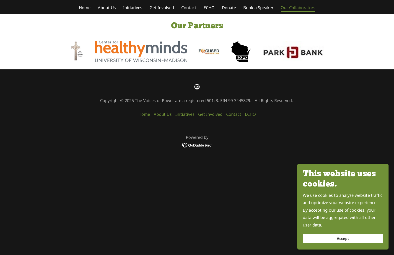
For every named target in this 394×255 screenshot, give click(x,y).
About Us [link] (107, 7)
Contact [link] (188, 7)
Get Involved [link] (162, 7)
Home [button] (144, 114)
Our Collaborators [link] (298, 7)
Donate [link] (229, 7)
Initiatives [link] (132, 7)
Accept (343, 238)
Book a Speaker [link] (258, 7)
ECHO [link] (209, 7)
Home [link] (85, 7)
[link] (197, 86)
